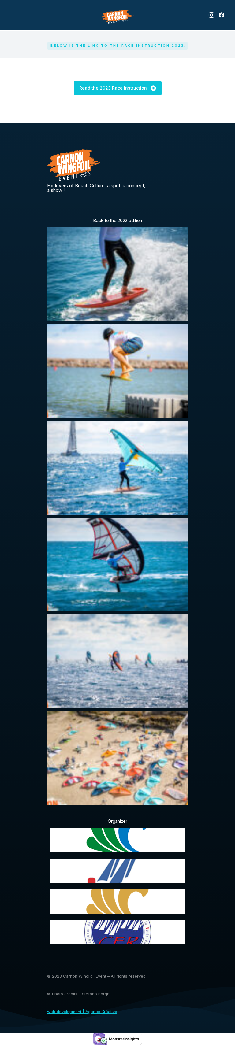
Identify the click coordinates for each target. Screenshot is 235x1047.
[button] (9, 15)
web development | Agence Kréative (82, 1011)
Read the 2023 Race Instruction (113, 88)
